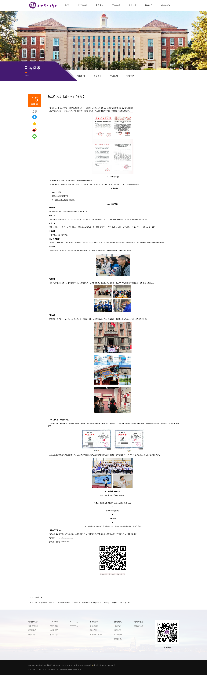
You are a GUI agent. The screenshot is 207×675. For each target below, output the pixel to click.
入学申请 (100, 5)
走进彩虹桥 (82, 5)
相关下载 (54, 634)
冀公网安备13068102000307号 (104, 665)
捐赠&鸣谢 (165, 5)
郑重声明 (38, 597)
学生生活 (116, 5)
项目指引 (81, 76)
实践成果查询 (96, 634)
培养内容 (32, 634)
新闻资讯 (149, 5)
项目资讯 (97, 76)
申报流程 (54, 630)
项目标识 (32, 630)
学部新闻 (114, 76)
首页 (67, 5)
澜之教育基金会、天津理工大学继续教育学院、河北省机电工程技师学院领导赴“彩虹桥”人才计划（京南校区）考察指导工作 (82, 602)
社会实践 (94, 626)
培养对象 (54, 626)
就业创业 (94, 630)
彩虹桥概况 (33, 626)
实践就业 (132, 5)
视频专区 (130, 76)
